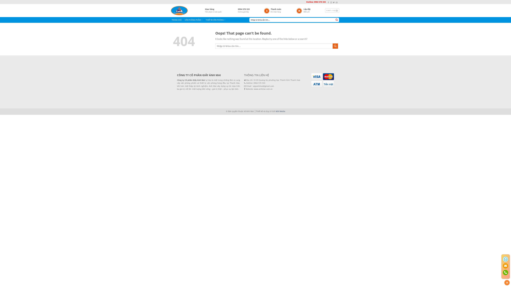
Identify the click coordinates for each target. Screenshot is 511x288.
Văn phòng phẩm (193, 20)
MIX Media (280, 111)
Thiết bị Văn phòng (215, 20)
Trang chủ (177, 20)
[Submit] (336, 20)
